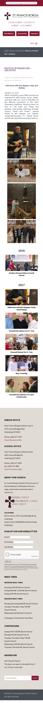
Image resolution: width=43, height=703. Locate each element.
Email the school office (13, 469)
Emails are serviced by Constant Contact (17, 569)
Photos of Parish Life (17, 51)
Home (6, 51)
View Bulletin (9, 34)
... (0, 701)
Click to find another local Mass (18, 618)
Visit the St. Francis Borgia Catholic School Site (21, 3)
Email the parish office (13, 440)
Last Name (8, 547)
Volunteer (34, 34)
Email (7, 537)
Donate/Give (22, 34)
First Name (8, 542)
